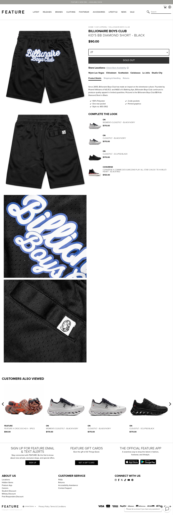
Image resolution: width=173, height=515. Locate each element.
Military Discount (9, 494)
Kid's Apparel (101, 27)
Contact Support (65, 488)
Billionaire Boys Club (119, 27)
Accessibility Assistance (68, 485)
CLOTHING (70, 12)
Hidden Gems (7, 482)
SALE (132, 12)
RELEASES (47, 12)
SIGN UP (32, 463)
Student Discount (9, 491)
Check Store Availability (116, 68)
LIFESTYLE (113, 12)
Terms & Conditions (58, 506)
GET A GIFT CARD (86, 463)
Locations (6, 479)
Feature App (7, 485)
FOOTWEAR (84, 12)
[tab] (96, 79)
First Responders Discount (12, 496)
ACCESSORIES (99, 12)
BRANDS (59, 12)
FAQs (60, 479)
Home (90, 27)
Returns (61, 482)
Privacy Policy (44, 506)
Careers (5, 488)
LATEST (36, 12)
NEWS (123, 12)
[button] (2, 404)
